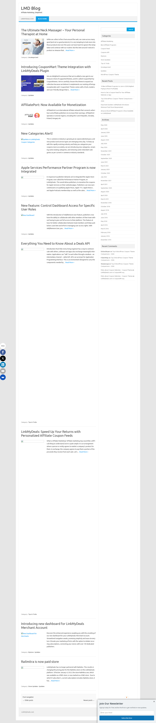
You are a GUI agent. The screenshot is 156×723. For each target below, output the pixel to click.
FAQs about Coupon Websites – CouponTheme (116, 270)
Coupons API (105, 52)
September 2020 (106, 188)
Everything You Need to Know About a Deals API (55, 243)
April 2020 (104, 195)
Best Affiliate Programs (108, 45)
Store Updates (33, 686)
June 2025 (104, 136)
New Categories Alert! (37, 133)
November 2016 (106, 202)
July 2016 (104, 214)
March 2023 (104, 166)
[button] (126, 703)
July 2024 (104, 143)
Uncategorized (33, 57)
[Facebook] (3, 352)
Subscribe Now (127, 718)
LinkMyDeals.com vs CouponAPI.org (112, 272)
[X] (3, 358)
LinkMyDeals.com (27, 19)
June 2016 (104, 217)
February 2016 (105, 232)
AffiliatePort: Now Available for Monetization (53, 104)
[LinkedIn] (3, 365)
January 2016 (105, 236)
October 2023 (105, 154)
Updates (31, 95)
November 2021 (106, 180)
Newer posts (88, 700)
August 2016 (105, 210)
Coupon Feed (105, 48)
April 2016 (104, 225)
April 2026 (104, 129)
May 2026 (104, 125)
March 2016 (104, 228)
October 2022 (105, 173)
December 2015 (106, 240)
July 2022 (104, 177)
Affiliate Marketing (107, 41)
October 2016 (105, 206)
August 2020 (105, 191)
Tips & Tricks (32, 422)
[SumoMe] (3, 377)
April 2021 (104, 184)
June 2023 (104, 162)
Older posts (28, 700)
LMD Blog (30, 8)
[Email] (3, 371)
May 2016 (104, 221)
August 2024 (105, 140)
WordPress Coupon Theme (110, 74)
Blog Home (42, 19)
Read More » (70, 50)
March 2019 (104, 199)
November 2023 (106, 151)
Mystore (31, 652)
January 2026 (105, 132)
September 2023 (106, 158)
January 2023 (105, 169)
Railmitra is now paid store (40, 661)
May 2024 (104, 147)
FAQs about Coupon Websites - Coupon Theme (116, 276)
